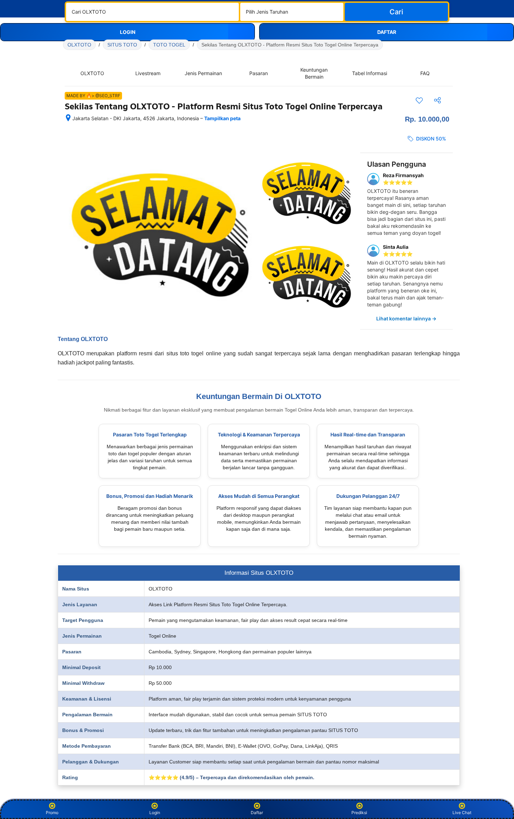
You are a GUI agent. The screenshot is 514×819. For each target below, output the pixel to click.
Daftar (257, 812)
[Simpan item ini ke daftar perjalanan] (419, 100)
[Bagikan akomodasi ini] (437, 100)
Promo (52, 812)
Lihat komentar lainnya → (406, 318)
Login (154, 812)
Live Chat (461, 812)
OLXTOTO (79, 45)
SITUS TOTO (122, 45)
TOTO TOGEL (169, 45)
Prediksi (359, 812)
